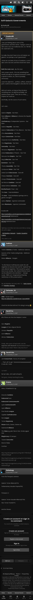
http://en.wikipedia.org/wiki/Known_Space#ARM (15, 299)
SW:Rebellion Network (8, 233)
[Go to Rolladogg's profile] (3, 471)
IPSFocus (12, 574)
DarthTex (9, 311)
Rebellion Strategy (9, 285)
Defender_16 (10, 290)
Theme (18, 574)
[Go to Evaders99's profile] (3, 37)
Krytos (8, 382)
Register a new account (16, 539)
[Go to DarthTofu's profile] (3, 353)
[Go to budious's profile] (3, 244)
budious (9, 243)
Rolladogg (10, 470)
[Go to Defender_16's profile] (3, 291)
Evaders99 (6, 25)
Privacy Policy (25, 574)
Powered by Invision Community (16, 588)
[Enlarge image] (30, 305)
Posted (12, 38)
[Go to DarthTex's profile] (3, 312)
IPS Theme (5, 574)
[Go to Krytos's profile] (3, 383)
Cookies (16, 575)
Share (8, 561)
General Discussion (15, 27)
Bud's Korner (27, 283)
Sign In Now (16, 550)
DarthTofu (10, 352)
